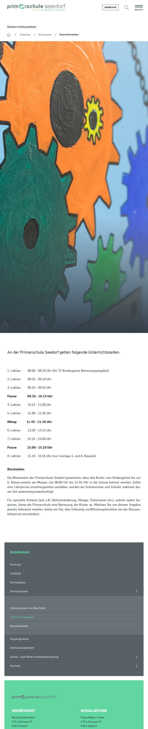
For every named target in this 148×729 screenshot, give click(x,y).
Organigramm (19, 638)
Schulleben (18, 582)
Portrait (15, 564)
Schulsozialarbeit (22, 647)
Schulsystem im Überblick (28, 608)
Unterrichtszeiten (22, 617)
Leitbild (15, 573)
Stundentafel (19, 625)
